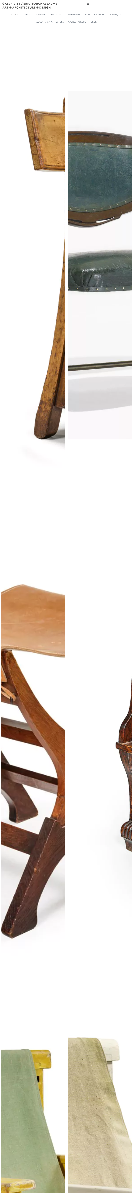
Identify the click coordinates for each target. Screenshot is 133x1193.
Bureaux (40, 14)
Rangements (57, 14)
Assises (15, 14)
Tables (27, 14)
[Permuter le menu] (88, 4)
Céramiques (115, 14)
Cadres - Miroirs (77, 22)
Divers (94, 22)
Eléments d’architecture (49, 22)
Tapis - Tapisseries (94, 14)
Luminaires (74, 14)
